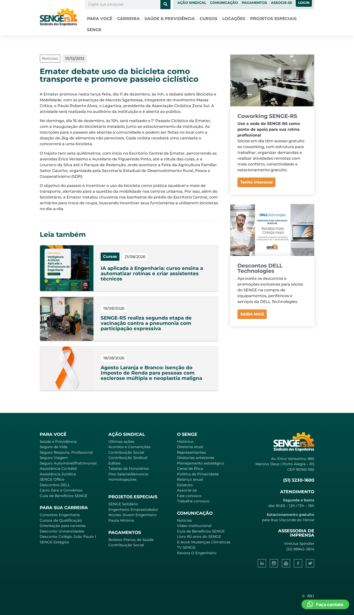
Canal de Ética (190, 468)
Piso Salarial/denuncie (128, 474)
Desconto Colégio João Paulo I (68, 536)
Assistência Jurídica (58, 474)
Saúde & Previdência (169, 18)
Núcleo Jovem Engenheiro (132, 514)
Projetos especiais (273, 18)
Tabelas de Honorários (128, 468)
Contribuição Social (126, 452)
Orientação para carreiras (63, 525)
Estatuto (185, 485)
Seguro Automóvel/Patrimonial (68, 463)
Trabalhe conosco (193, 501)
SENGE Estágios (54, 542)
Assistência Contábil (58, 468)
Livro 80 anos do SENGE (199, 536)
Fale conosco (189, 495)
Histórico (185, 441)
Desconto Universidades (62, 531)
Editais (114, 463)
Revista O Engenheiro (196, 553)
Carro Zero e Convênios (61, 490)
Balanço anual (190, 479)
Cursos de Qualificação (61, 520)
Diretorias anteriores (195, 457)
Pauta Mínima (121, 520)
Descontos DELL (55, 485)
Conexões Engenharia (60, 514)
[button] (325, 604)
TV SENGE (186, 547)
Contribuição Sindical (127, 457)
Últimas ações (121, 441)
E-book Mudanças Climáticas (203, 542)
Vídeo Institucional (194, 525)
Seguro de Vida (53, 446)
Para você (99, 18)
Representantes (191, 452)
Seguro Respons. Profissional (66, 452)
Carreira (128, 18)
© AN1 (308, 596)
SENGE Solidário (123, 504)
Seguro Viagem (54, 457)
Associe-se (187, 490)
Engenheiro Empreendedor (133, 509)
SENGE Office (52, 479)
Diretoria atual (190, 446)
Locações (233, 18)
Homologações (122, 479)
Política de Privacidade (198, 474)
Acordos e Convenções (129, 446)
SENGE (94, 29)
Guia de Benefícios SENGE (63, 495)
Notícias (184, 520)
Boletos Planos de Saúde (131, 539)
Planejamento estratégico (200, 463)
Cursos (208, 18)
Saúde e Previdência (58, 441)
